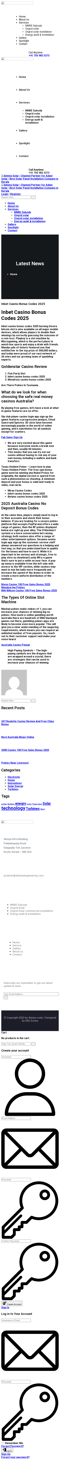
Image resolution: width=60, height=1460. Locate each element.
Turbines (33, 809)
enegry (20, 803)
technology (13, 808)
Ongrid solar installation (38, 31)
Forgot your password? (15, 1457)
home (29, 804)
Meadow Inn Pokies (13, 587)
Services (24, 22)
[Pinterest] (10, 668)
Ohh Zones (31, 1020)
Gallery (23, 37)
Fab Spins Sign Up (12, 437)
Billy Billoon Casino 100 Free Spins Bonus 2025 (29, 590)
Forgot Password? (12, 1446)
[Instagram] (7, 668)
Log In (9, 1451)
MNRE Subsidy (33, 25)
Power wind (37, 804)
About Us (24, 19)
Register (15, 194)
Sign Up (5, 1454)
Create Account (13, 1304)
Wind (42, 809)
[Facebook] (2, 668)
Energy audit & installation (39, 34)
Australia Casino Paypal (15, 644)
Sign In (5, 1307)
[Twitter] (5, 668)
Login (4, 194)
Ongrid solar (32, 28)
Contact (23, 43)
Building (11, 804)
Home (22, 16)
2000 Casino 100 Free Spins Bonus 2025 (25, 750)
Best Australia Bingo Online (17, 737)
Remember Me (14, 1443)
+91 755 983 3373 (39, 172)
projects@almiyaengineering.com (24, 875)
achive (4, 804)
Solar (47, 803)
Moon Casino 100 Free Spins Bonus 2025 (25, 584)
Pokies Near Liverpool (14, 762)
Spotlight (24, 40)
